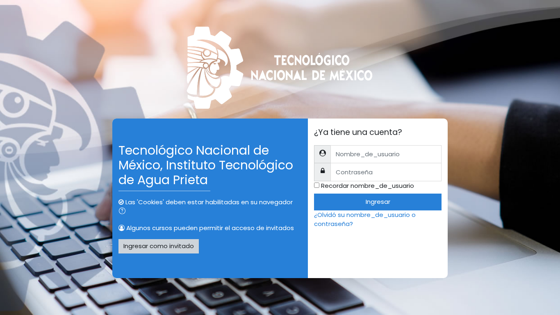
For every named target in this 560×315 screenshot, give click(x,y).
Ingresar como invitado (158, 246)
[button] (123, 212)
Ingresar (378, 201)
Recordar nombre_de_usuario (367, 185)
